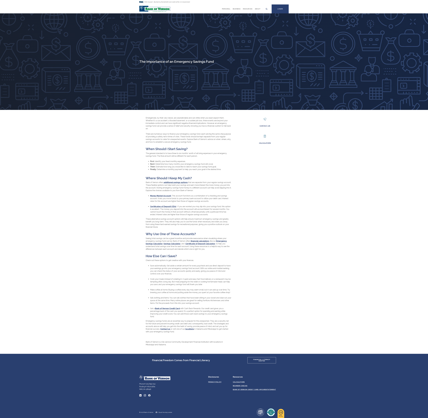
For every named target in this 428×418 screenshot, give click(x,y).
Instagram (145, 395)
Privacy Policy (214, 382)
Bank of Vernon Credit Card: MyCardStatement (254, 390)
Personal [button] (226, 9)
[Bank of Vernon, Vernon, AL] (154, 9)
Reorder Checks (240, 386)
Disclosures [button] (213, 377)
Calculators (265, 143)
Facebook (149, 395)
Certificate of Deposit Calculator (200, 244)
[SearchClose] (266, 9)
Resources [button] (247, 9)
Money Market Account (160, 196)
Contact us (165, 329)
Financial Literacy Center (261, 360)
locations (189, 329)
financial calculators (200, 241)
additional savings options (176, 182)
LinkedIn (140, 395)
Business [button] (237, 9)
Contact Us (265, 126)
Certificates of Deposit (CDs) (163, 206)
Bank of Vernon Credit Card (167, 308)
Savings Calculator (172, 244)
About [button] (257, 9)
